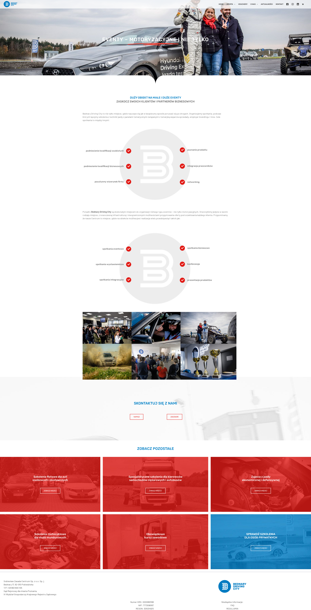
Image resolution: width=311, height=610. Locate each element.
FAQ (232, 605)
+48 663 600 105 (14, 587)
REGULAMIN (232, 608)
